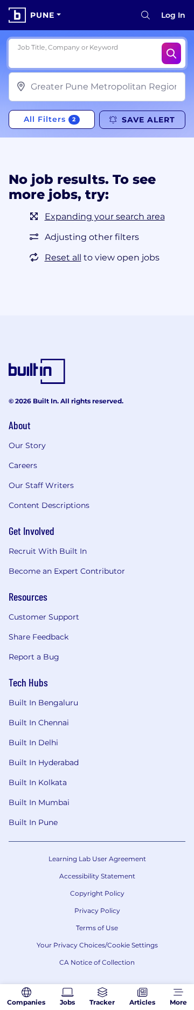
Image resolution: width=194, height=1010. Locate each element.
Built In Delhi (33, 742)
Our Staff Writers (41, 485)
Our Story (27, 445)
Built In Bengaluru (43, 702)
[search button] (145, 15)
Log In (173, 15)
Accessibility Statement (97, 876)
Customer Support (44, 617)
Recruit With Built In (48, 551)
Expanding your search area (105, 216)
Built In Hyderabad (44, 762)
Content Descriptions (49, 505)
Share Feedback (38, 637)
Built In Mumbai (39, 802)
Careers (23, 465)
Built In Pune (33, 822)
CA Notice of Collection (97, 962)
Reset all (63, 257)
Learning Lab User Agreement (97, 859)
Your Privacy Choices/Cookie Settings (97, 945)
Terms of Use (97, 928)
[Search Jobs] (171, 53)
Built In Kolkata (38, 782)
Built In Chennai (39, 722)
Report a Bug (34, 657)
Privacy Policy (97, 910)
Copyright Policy (97, 893)
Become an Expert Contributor (67, 571)
